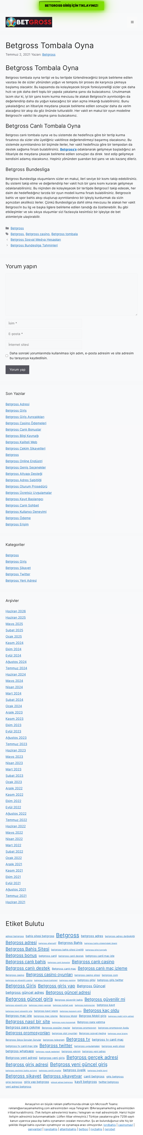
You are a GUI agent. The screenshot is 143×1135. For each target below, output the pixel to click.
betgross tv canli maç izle (22, 1046)
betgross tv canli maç (107, 1039)
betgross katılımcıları (85, 1005)
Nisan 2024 (14, 687)
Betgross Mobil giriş (92, 1016)
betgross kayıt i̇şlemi (46, 1010)
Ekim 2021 (13, 877)
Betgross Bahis (70, 943)
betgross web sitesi (113, 1046)
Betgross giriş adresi (27, 1064)
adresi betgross (15, 936)
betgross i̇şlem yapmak (40, 1005)
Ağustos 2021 (16, 889)
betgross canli (48, 956)
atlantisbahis (68, 1129)
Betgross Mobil (68, 1015)
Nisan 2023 (14, 763)
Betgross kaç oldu (101, 1010)
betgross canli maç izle (99, 956)
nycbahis (96, 1129)
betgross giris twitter (110, 980)
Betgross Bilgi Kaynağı (22, 436)
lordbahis (110, 1125)
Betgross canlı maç (64, 968)
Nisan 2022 (14, 839)
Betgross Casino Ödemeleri (26, 423)
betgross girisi (86, 980)
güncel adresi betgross (62, 1082)
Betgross (17, 228)
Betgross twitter (55, 1045)
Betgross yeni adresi (21, 1058)
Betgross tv (78, 1039)
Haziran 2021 (15, 902)
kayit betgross (86, 1082)
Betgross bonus (21, 955)
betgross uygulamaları (87, 1046)
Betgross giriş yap (56, 985)
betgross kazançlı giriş (71, 1011)
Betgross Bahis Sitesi (27, 949)
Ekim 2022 (13, 801)
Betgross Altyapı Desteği (24, 474)
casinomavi (125, 1125)
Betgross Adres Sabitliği (24, 480)
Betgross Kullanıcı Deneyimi (26, 512)
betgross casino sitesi (87, 975)
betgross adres (92, 936)
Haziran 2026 (16, 611)
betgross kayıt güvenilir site (19, 1011)
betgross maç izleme (46, 1015)
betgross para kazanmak (63, 1022)
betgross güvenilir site (16, 1005)
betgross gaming (67, 980)
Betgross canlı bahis (26, 961)
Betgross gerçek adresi (92, 1057)
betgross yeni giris (52, 1058)
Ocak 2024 (14, 706)
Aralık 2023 (14, 712)
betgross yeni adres (94, 1051)
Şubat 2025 (14, 630)
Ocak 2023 (14, 782)
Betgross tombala (64, 234)
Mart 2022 (13, 845)
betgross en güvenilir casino (19, 980)
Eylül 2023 (13, 731)
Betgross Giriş (16, 410)
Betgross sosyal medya (92, 1033)
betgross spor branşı (118, 1033)
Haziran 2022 (16, 826)
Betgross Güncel (91, 986)
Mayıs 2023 (14, 757)
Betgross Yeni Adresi (21, 580)
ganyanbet (35, 1129)
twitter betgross (109, 1082)
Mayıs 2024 (14, 681)
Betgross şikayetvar (62, 1075)
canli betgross (94, 1076)
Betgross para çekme (23, 1027)
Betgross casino (38, 234)
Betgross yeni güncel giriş (78, 1064)
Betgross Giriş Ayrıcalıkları (25, 417)
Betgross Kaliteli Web (21, 442)
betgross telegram (53, 1039)
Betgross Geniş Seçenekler (26, 467)
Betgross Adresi (17, 404)
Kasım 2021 (14, 870)
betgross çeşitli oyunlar (50, 1070)
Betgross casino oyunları (49, 974)
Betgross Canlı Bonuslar (23, 429)
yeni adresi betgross (18, 1086)
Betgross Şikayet (18, 568)
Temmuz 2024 (16, 668)
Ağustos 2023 (16, 738)
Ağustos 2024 (16, 662)
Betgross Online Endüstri (24, 461)
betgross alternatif (47, 943)
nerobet (110, 1129)
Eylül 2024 (13, 655)
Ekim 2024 (13, 649)
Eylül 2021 (13, 883)
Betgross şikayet (23, 1076)
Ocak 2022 (14, 858)
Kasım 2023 (14, 719)
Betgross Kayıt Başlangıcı (24, 499)
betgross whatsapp (20, 1051)
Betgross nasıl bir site (28, 1021)
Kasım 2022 (14, 794)
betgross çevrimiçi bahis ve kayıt (21, 1070)
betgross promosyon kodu (113, 1027)
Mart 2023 (13, 769)
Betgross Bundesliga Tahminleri (34, 245)
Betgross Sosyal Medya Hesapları (36, 239)
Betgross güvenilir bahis (69, 999)
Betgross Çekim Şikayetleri (25, 448)
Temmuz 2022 (16, 820)
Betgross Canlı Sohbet (22, 505)
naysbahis (50, 1129)
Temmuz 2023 (16, 744)
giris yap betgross (36, 1082)
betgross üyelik (74, 1070)
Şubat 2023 (14, 775)
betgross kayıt (106, 1005)
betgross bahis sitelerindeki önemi (100, 943)
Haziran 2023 (16, 750)
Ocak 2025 (14, 636)
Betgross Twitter (18, 574)
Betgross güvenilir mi (105, 999)
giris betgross (115, 1076)
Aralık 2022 (14, 788)
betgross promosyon (84, 1027)
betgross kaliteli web (63, 1005)
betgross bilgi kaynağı (96, 950)
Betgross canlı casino (93, 961)
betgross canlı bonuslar (59, 962)
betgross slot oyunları (64, 1033)
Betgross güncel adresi (68, 992)
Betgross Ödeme (18, 518)
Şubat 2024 (14, 700)
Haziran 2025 (16, 617)
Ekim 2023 (13, 725)
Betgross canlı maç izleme (102, 968)
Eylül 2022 (13, 807)
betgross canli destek (71, 955)
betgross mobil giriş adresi (121, 1016)
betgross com (110, 975)
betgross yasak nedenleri (48, 1051)
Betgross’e (68, 149)
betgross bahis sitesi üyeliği (67, 949)
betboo (83, 1129)
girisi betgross (14, 1082)
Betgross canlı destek (28, 968)
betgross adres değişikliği (120, 936)
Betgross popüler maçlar (56, 1027)
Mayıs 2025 (14, 624)
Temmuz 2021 (16, 896)
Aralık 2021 (14, 864)
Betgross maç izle (19, 1016)
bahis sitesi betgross (40, 936)
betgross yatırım (71, 1051)
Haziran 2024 (16, 674)
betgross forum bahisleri (46, 980)
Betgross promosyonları (28, 1032)
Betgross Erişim (17, 524)
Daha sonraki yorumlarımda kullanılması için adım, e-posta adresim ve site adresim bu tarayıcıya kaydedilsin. (72, 355)
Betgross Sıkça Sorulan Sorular (23, 1039)
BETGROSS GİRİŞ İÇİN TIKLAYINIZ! (71, 5)
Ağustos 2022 (16, 813)
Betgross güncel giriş (29, 999)
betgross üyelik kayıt (97, 1070)
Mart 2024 (13, 693)
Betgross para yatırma (91, 1022)
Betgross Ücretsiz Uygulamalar (29, 493)
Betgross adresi (21, 942)
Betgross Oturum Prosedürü (26, 486)
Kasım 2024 (14, 643)
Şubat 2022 (14, 851)
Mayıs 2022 (14, 832)
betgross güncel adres (25, 992)
